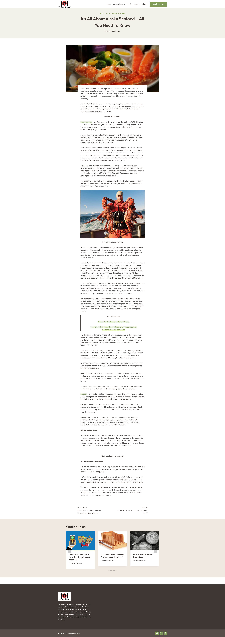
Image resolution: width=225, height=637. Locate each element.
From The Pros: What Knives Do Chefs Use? (132, 510)
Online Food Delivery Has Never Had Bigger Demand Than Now (79, 557)
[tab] (110, 570)
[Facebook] (157, 633)
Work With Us (158, 4)
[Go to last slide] (69, 550)
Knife (129, 4)
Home (108, 4)
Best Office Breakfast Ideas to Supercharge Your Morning (113, 327)
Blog (144, 4)
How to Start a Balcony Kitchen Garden (113, 322)
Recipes (121, 13)
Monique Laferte (113, 31)
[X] (161, 633)
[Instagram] (165, 633)
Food (108, 13)
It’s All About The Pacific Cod (113, 330)
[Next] (155, 550)
